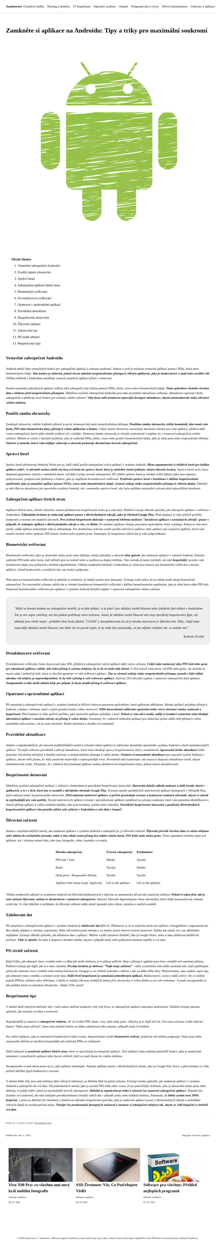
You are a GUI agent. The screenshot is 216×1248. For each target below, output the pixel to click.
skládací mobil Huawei (136, 608)
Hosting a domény (58, 6)
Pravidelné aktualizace (32, 311)
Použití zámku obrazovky (34, 272)
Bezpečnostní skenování (33, 317)
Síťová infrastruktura (174, 6)
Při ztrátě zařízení (29, 337)
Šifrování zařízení (29, 324)
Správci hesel (26, 278)
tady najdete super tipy (194, 971)
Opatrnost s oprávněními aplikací (39, 304)
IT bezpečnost (81, 6)
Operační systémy (105, 6)
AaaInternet (14, 6)
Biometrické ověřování (32, 291)
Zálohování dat (27, 330)
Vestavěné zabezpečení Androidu (39, 265)
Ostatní (123, 6)
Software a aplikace (201, 1135)
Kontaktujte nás (43, 1122)
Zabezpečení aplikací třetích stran (39, 285)
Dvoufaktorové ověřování (34, 298)
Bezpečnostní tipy (29, 343)
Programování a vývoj (144, 6)
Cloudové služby (33, 6)
